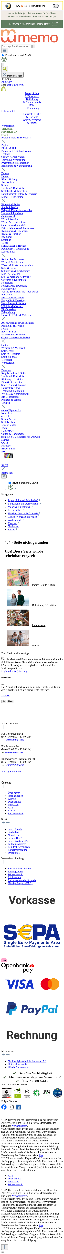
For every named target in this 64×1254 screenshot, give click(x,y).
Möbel (35, 645)
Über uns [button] (6, 782)
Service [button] (5, 819)
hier (41, 1155)
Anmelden (6, 81)
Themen (5, 402)
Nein (10, 701)
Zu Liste (5, 695)
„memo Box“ (15, 838)
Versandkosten (19, 1125)
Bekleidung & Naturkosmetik (16, 165)
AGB (11, 807)
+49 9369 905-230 (14, 765)
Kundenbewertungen (19, 847)
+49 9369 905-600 (14, 752)
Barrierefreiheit (15, 813)
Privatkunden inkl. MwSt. (18, 55)
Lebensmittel (8, 251)
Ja (4, 701)
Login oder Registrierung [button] (14, 671)
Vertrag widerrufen (11, 771)
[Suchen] (33, 46)
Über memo (14, 792)
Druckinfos (14, 852)
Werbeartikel (7, 362)
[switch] (56, 6)
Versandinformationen (19, 868)
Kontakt (12, 810)
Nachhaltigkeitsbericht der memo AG (27, 1061)
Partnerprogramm (17, 844)
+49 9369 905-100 (14, 740)
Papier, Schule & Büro (43, 584)
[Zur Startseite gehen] (31, 43)
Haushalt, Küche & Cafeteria (16, 315)
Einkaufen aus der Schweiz (22, 880)
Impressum (13, 804)
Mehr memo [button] (7, 1051)
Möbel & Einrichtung (12, 196)
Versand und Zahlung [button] (12, 858)
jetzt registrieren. (15, 84)
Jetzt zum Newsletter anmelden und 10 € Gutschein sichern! (27, 718)
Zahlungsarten (15, 871)
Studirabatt (13, 832)
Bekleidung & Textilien (44, 605)
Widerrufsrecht (15, 874)
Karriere (12, 798)
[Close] (2, 657)
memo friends (15, 829)
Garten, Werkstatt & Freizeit (15, 337)
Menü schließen (14, 76)
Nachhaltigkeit (15, 795)
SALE (4, 465)
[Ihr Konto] (4, 69)
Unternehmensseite (18, 1064)
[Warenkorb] (3, 90)
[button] (4, 61)
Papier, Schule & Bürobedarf (16, 137)
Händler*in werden (18, 1067)
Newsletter (13, 835)
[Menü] (4, 50)
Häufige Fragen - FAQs (20, 883)
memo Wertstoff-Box (19, 841)
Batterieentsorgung (17, 849)
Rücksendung (15, 877)
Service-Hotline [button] (9, 723)
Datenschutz (14, 801)
